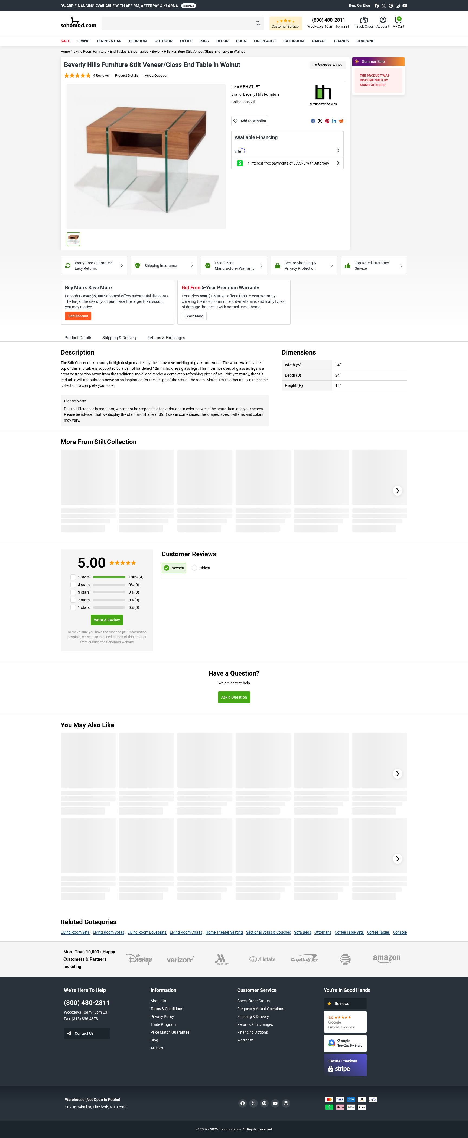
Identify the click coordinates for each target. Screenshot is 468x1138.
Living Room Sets (75, 932)
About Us (158, 1001)
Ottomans (323, 932)
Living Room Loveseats (147, 932)
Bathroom (293, 41)
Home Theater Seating (224, 932)
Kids (204, 41)
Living (83, 41)
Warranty (245, 1040)
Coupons (366, 41)
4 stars (84, 585)
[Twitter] (383, 5)
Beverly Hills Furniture (261, 94)
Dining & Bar (109, 41)
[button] (183, 23)
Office (186, 41)
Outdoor (164, 41)
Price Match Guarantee (170, 1032)
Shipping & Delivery (253, 1016)
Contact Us (84, 1033)
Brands (341, 41)
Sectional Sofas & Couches (268, 932)
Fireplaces (265, 41)
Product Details (127, 75)
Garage (319, 41)
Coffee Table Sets (349, 932)
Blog (154, 1040)
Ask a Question (156, 75)
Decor (222, 41)
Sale (65, 41)
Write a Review (107, 620)
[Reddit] (341, 121)
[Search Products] (258, 23)
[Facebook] (376, 5)
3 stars (84, 592)
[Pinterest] (390, 5)
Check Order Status (253, 1001)
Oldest (204, 568)
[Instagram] (397, 5)
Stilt (252, 102)
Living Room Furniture (89, 51)
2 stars (84, 600)
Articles (157, 1048)
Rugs (241, 41)
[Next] (397, 491)
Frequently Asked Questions (260, 1009)
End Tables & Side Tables (129, 51)
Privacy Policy (162, 1016)
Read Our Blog (359, 5)
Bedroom (138, 41)
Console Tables (405, 932)
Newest (177, 568)
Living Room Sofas (108, 932)
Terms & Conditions (167, 1009)
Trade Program (163, 1024)
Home (65, 51)
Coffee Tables (378, 932)
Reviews (342, 1003)
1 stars (84, 607)
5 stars (84, 577)
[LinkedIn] (334, 121)
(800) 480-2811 (87, 1003)
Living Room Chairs (186, 932)
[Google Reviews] (345, 1022)
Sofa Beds (302, 932)
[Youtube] (404, 5)
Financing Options (252, 1032)
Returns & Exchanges (255, 1024)
